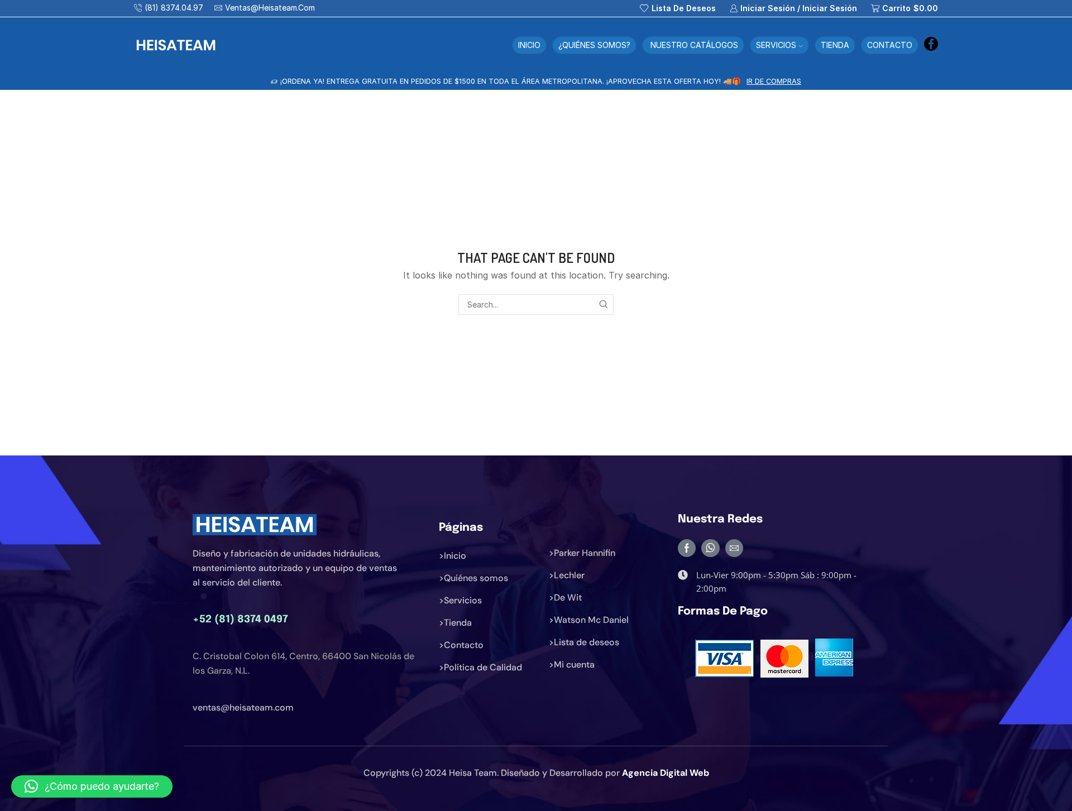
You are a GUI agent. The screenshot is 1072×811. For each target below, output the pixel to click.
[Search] (603, 304)
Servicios (776, 45)
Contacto (889, 45)
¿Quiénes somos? (594, 45)
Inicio (529, 45)
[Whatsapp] (710, 548)
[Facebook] (931, 45)
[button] (92, 786)
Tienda (835, 45)
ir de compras (798, 81)
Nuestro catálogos (693, 45)
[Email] (734, 548)
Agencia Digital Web (665, 773)
